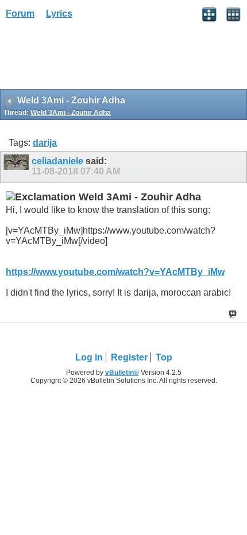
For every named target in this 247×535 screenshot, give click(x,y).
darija (45, 143)
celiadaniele (57, 161)
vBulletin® (122, 373)
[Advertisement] (92, 58)
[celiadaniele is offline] (17, 167)
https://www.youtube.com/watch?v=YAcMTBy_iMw (115, 272)
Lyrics (59, 13)
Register (129, 357)
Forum (20, 13)
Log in (89, 357)
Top (164, 357)
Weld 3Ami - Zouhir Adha (70, 112)
